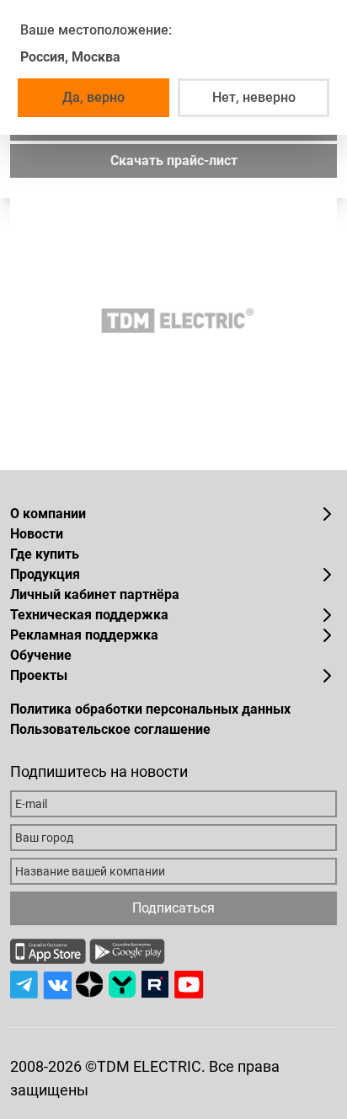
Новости (36, 534)
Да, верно (93, 97)
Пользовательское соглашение (110, 729)
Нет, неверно (254, 97)
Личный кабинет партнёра (94, 594)
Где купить (44, 554)
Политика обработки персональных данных (150, 709)
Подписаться (173, 908)
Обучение (41, 655)
